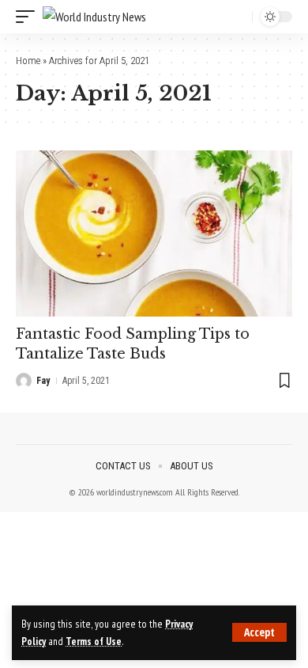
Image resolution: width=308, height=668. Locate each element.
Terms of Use (94, 641)
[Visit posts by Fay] (24, 381)
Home (28, 60)
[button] (259, 632)
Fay (43, 380)
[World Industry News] (94, 17)
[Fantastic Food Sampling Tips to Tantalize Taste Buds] (154, 233)
